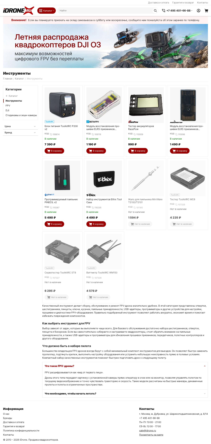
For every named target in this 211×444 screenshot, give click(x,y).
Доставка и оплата (158, 2)
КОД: (47, 133)
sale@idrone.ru (147, 430)
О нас (6, 413)
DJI (7, 110)
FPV (8, 105)
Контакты (202, 2)
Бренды (7, 418)
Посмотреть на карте (151, 434)
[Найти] (155, 10)
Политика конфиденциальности (21, 430)
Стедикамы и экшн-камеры (21, 115)
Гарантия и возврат (183, 2)
